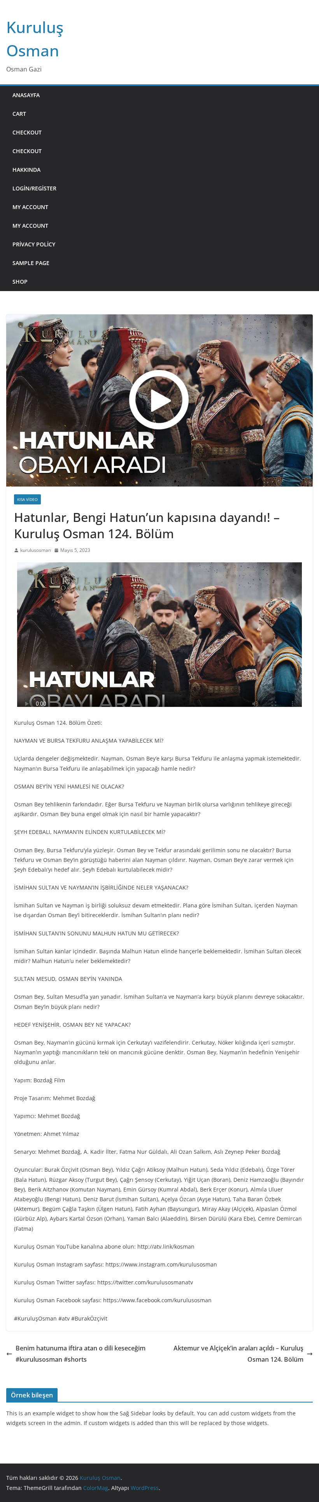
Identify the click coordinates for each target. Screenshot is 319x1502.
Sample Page (30, 263)
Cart (19, 113)
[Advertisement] (187, 188)
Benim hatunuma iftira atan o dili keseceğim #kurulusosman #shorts (80, 1354)
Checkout (27, 132)
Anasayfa (26, 95)
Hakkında (26, 169)
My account (30, 207)
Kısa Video (27, 499)
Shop (20, 281)
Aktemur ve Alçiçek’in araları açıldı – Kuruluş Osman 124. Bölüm (238, 1354)
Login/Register (34, 188)
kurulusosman (35, 550)
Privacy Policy (33, 244)
